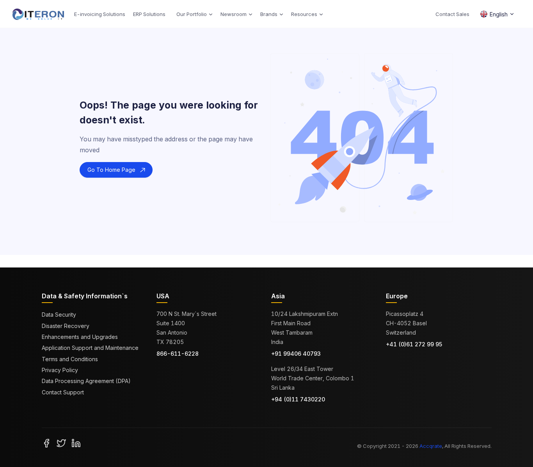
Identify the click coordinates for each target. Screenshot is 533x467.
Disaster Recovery (65, 326)
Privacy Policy (60, 370)
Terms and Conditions (70, 359)
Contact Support (63, 392)
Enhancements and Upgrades (80, 336)
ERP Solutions (149, 14)
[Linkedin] (76, 443)
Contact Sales (452, 14)
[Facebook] (46, 443)
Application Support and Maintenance (90, 347)
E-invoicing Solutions (99, 14)
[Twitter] (61, 443)
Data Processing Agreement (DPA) (86, 381)
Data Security (59, 314)
